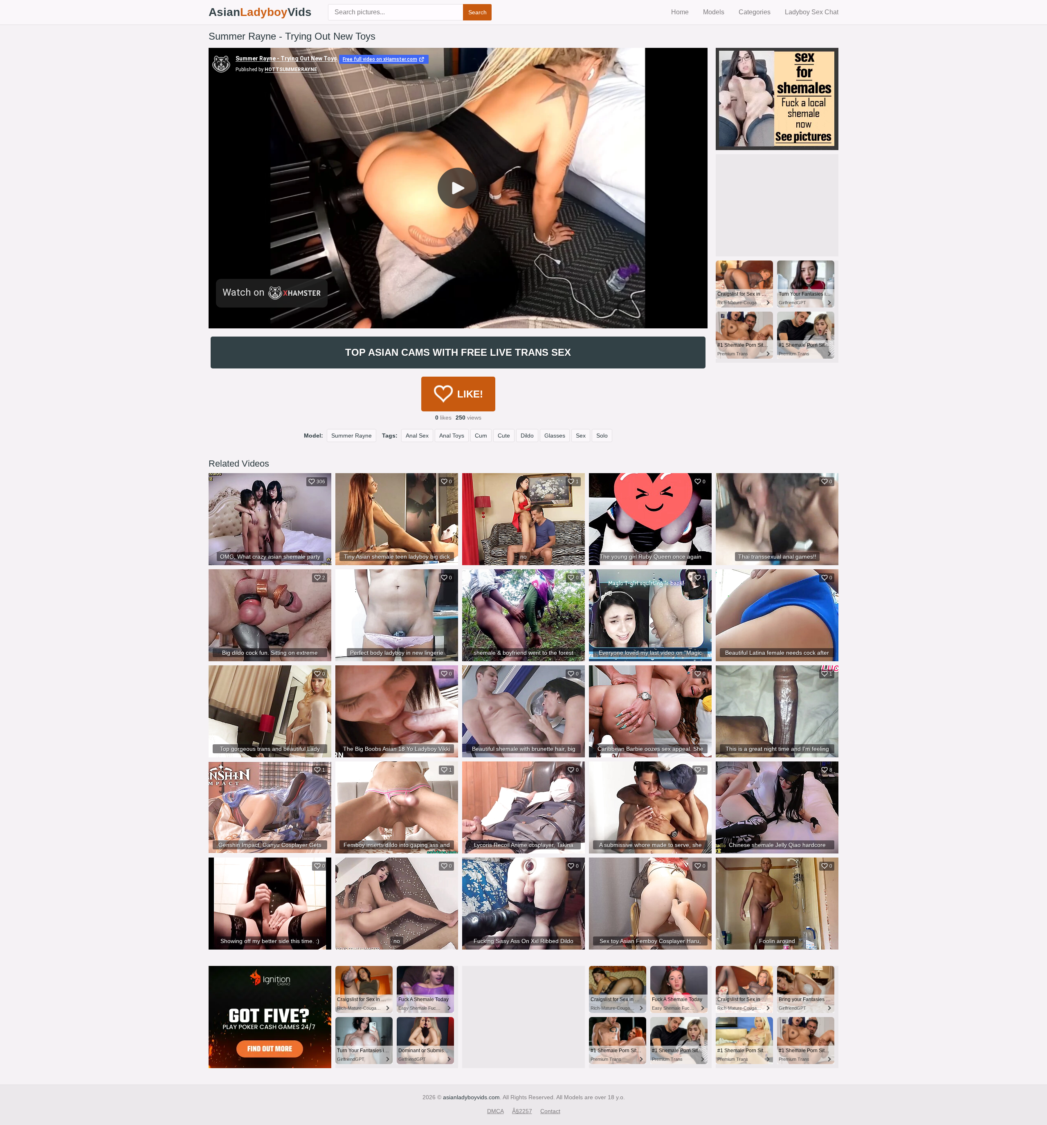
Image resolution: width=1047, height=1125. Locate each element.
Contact (550, 1111)
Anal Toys (451, 435)
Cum (481, 435)
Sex (581, 435)
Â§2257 (522, 1111)
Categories (755, 12)
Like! (470, 394)
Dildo (527, 435)
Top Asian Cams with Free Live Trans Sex (458, 352)
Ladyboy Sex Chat (811, 12)
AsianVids (260, 12)
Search (477, 12)
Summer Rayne (351, 435)
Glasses (554, 435)
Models (713, 12)
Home (680, 12)
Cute (504, 435)
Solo (602, 435)
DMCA (495, 1111)
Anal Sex (417, 435)
